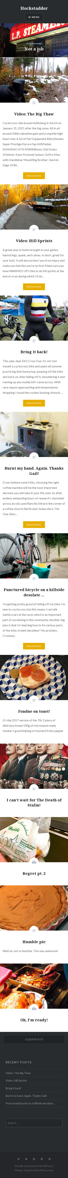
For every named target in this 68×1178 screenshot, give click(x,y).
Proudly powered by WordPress (33, 1165)
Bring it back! (13, 1088)
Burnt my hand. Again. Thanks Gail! (26, 1095)
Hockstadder (34, 8)
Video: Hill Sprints (16, 1080)
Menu (35, 17)
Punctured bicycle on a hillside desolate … (30, 1103)
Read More (34, 175)
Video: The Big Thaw (18, 1073)
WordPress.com (43, 1170)
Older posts (34, 1039)
